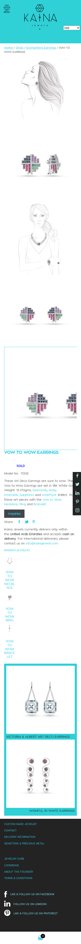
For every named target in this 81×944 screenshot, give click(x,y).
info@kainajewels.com (42, 543)
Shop (19, 48)
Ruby (52, 490)
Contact (10, 830)
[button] (7, 9)
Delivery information (19, 836)
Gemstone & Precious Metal (24, 843)
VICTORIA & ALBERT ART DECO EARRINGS (38, 737)
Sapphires (27, 495)
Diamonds (40, 490)
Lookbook (11, 865)
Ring (23, 504)
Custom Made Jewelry (20, 824)
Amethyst (49, 495)
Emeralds (11, 495)
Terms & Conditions (18, 878)
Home (8, 48)
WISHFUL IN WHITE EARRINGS (52, 811)
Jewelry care (14, 858)
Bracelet (40, 504)
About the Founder (18, 871)
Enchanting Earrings (41, 48)
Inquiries (14, 514)
